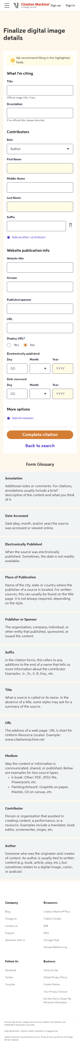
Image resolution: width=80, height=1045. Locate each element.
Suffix (11, 217)
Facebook (10, 970)
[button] (40, 149)
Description (14, 104)
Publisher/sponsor (19, 299)
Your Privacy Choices (55, 992)
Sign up (56, 5)
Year (55, 359)
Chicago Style (51, 940)
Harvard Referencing (55, 947)
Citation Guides (52, 919)
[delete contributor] (70, 225)
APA (46, 926)
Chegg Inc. (11, 919)
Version (12, 278)
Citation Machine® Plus (57, 912)
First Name (14, 159)
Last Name (14, 197)
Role (10, 139)
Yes (16, 345)
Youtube (10, 984)
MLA (46, 933)
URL (9, 319)
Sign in (70, 5)
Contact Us (11, 926)
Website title (15, 258)
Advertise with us (15, 940)
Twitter (9, 977)
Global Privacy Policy (55, 977)
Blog (7, 912)
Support (9, 933)
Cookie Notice (52, 984)
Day (9, 359)
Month (34, 359)
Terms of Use (51, 970)
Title (10, 81)
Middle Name (16, 178)
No (32, 345)
